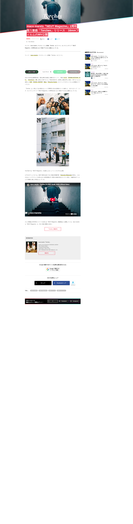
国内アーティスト (61, 290)
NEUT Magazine (43, 290)
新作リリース (52, 290)
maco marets (34, 290)
